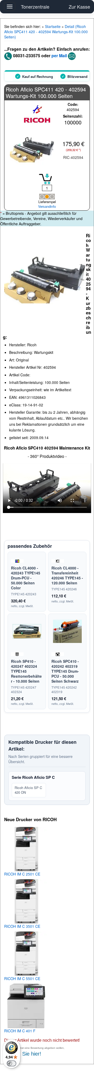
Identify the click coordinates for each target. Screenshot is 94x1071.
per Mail (59, 56)
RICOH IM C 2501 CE (22, 874)
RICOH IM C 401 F (20, 1030)
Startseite (53, 26)
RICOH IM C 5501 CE (22, 978)
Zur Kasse (79, 6)
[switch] (11, 1063)
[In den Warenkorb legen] (45, 179)
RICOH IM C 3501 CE (22, 926)
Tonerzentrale (35, 6)
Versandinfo (47, 206)
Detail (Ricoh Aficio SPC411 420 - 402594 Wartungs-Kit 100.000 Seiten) (46, 31)
